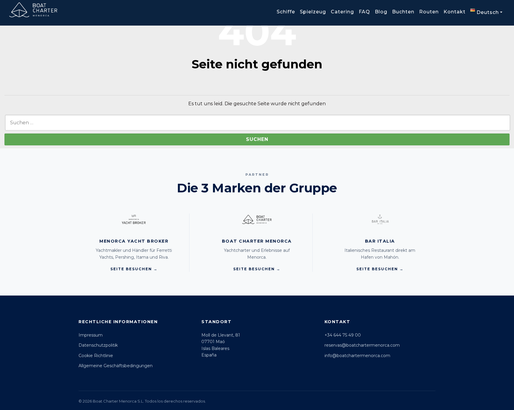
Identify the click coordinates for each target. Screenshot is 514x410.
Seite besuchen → (134, 269)
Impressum (91, 335)
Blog (381, 12)
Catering (342, 12)
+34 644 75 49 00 (343, 335)
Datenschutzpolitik (98, 345)
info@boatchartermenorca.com (357, 355)
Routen (429, 12)
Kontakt (455, 12)
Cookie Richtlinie (96, 355)
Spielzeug (313, 12)
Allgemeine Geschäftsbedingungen (116, 365)
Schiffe (286, 12)
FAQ (364, 12)
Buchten (403, 12)
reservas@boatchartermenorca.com (362, 345)
